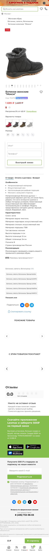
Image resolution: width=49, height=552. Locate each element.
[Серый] (15, 123)
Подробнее (31, 111)
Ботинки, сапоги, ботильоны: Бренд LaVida (21, 284)
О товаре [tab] (9, 178)
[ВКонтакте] (22, 305)
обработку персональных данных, (21, 485)
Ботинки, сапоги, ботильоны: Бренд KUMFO (21, 279)
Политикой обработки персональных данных (24, 489)
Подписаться (24, 477)
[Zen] (30, 502)
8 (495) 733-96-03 (24, 515)
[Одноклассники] (27, 305)
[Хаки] (23, 123)
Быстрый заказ (24, 162)
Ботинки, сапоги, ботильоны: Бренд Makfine (21, 288)
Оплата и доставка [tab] (23, 178)
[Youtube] (35, 502)
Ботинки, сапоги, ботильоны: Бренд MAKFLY (21, 293)
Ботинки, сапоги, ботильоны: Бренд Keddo (21, 274)
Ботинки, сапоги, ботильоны (19, 269)
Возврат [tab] (36, 178)
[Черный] (30, 123)
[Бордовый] (8, 123)
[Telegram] (32, 305)
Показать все (11, 298)
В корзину (33, 541)
